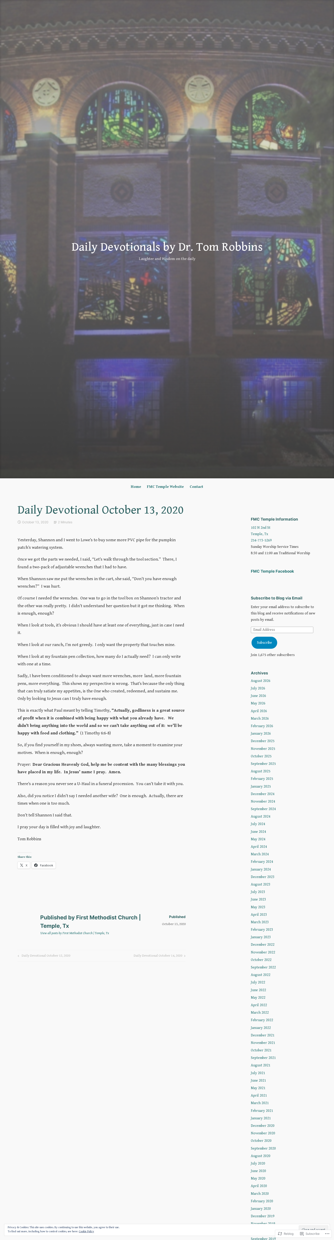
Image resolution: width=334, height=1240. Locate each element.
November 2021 (263, 1043)
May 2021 (258, 1088)
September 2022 (263, 967)
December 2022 (262, 945)
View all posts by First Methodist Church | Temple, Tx (74, 933)
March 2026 (260, 718)
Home (136, 486)
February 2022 (262, 1020)
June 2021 (258, 1080)
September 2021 (263, 1058)
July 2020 (258, 1163)
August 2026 (260, 681)
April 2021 (259, 1095)
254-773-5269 (261, 540)
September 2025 (263, 764)
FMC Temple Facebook (272, 571)
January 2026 (261, 733)
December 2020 (262, 1126)
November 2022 (263, 952)
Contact (196, 486)
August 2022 (260, 975)
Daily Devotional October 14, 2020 (158, 956)
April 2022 (259, 1005)
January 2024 (261, 869)
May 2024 (258, 839)
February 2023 (262, 930)
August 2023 (260, 884)
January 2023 (261, 937)
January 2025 (261, 786)
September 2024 (263, 809)
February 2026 (262, 726)
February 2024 (262, 862)
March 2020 (260, 1194)
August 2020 (260, 1156)
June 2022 (258, 990)
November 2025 (263, 749)
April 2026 (259, 711)
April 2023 (259, 915)
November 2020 (263, 1133)
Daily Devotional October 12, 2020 (43, 956)
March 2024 (260, 854)
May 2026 (258, 703)
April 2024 (259, 847)
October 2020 (261, 1141)
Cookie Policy (86, 1231)
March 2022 (260, 1012)
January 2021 (261, 1118)
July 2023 (258, 892)
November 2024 (263, 801)
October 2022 (261, 960)
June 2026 (258, 696)
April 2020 (259, 1186)
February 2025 (262, 779)
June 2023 (258, 899)
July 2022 (258, 982)
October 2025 (261, 756)
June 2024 (258, 832)
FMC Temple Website (165, 486)
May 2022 (258, 997)
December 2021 (262, 1035)
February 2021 (262, 1111)
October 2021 (261, 1050)
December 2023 (262, 877)
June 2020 (258, 1171)
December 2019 (262, 1216)
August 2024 (260, 816)
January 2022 (261, 1028)
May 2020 (258, 1178)
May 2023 (258, 907)
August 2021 (260, 1065)
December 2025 (262, 741)
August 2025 (260, 771)
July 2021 (258, 1073)
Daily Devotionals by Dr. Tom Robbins (167, 247)
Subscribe (264, 643)
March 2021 (260, 1103)
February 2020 (262, 1201)
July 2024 (258, 824)
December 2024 (262, 794)
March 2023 (260, 922)
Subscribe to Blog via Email (276, 598)
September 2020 (263, 1148)
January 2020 (261, 1209)
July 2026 (258, 688)
